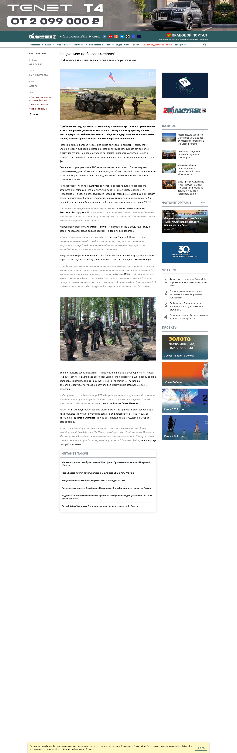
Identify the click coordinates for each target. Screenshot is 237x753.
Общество (36, 64)
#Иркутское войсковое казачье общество (40, 99)
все (203, 202)
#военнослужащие (38, 108)
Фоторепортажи (176, 202)
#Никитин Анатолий (39, 104)
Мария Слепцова (38, 75)
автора (33, 86)
